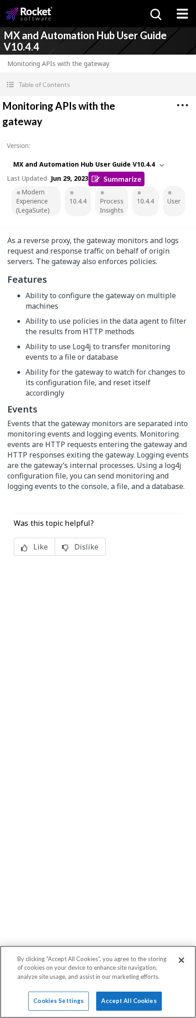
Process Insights (112, 205)
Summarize (122, 178)
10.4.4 (78, 201)
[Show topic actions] (182, 105)
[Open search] (155, 13)
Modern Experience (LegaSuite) (33, 201)
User (174, 201)
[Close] (181, 960)
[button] (98, 84)
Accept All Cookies (128, 1000)
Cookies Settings (58, 1000)
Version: (18, 145)
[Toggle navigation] (182, 13)
